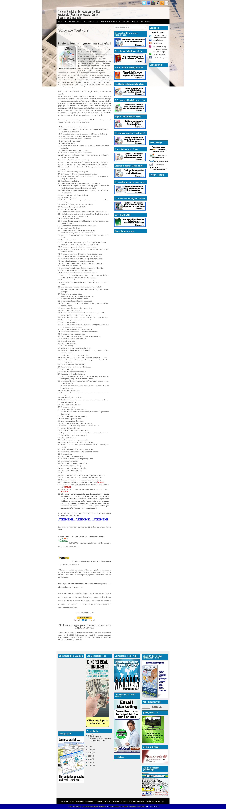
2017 (90, 750)
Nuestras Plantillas (72, 21)
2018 (90, 746)
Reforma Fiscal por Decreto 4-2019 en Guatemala (101, 739)
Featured (126, 21)
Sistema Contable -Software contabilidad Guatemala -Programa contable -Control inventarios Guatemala (79, 14)
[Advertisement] (85, 37)
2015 (90, 756)
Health (135, 21)
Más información (154, 806)
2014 (90, 759)
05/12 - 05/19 (94, 737)
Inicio (60, 21)
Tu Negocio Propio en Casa (110, 21)
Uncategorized (146, 21)
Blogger (162, 801)
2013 (90, 762)
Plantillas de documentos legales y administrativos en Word (84, 43)
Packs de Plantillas (91, 21)
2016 (90, 753)
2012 (90, 765)
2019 (90, 735)
